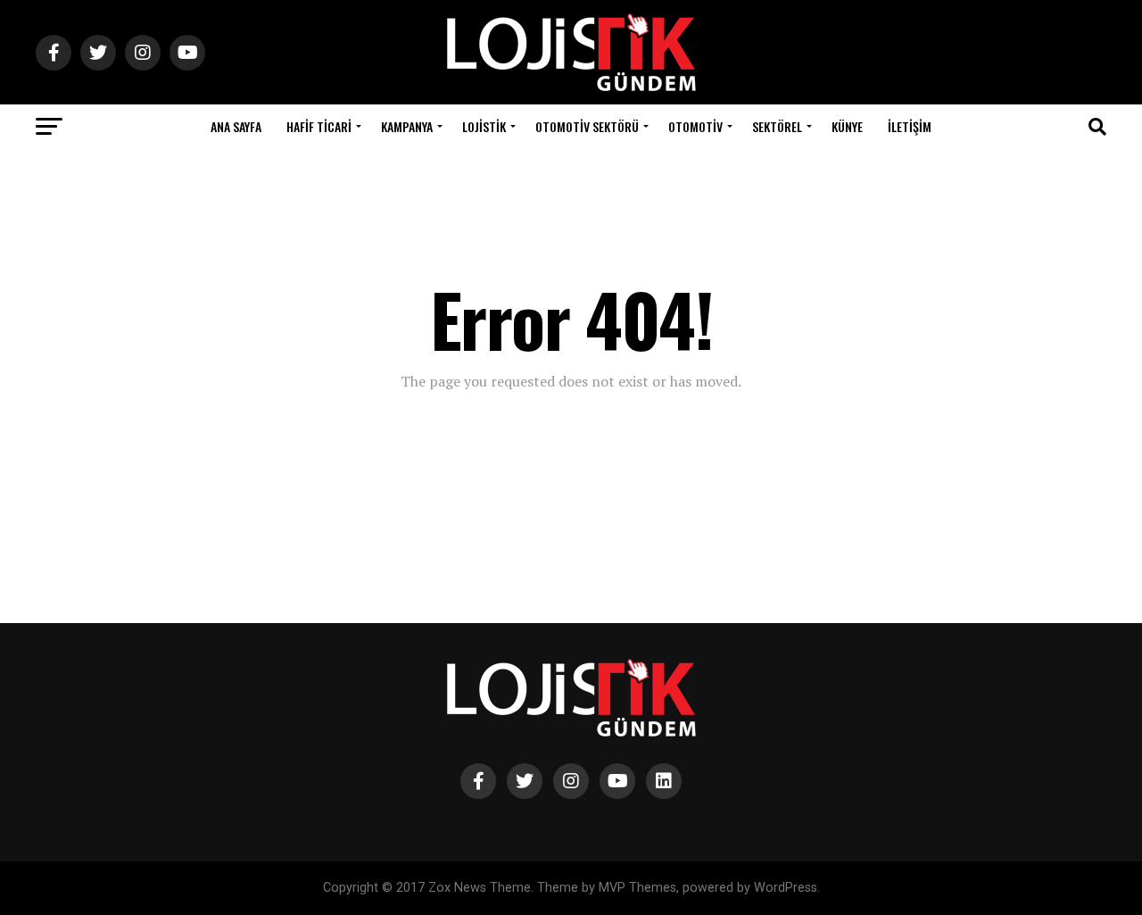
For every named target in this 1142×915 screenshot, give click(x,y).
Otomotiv (695, 126)
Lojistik (484, 126)
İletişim (909, 126)
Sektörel (777, 126)
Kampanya (407, 126)
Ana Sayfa (236, 126)
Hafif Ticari (319, 126)
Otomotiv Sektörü (587, 126)
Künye (847, 126)
